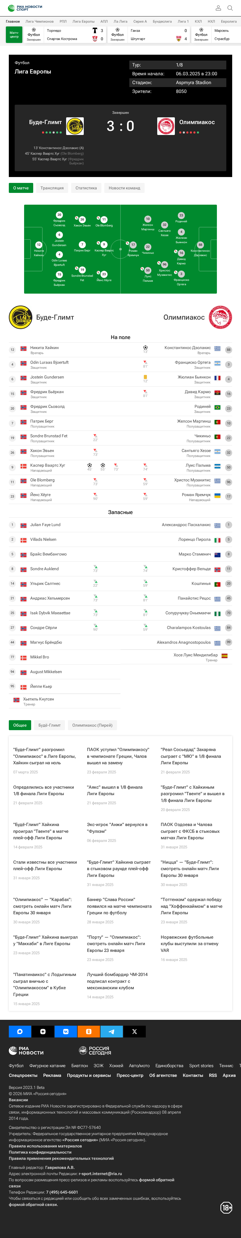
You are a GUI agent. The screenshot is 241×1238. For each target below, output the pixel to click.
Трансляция (52, 188)
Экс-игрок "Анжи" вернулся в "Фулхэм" (117, 828)
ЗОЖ (98, 1065)
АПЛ (104, 21)
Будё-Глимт (50, 725)
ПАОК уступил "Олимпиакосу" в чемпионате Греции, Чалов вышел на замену (118, 756)
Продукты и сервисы (89, 1075)
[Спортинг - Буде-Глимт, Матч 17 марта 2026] (43, 132)
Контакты (193, 1075)
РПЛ (63, 21)
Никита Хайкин (44, 347)
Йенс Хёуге (40, 494)
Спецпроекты (23, 1075)
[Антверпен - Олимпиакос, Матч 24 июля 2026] (191, 132)
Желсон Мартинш (194, 421)
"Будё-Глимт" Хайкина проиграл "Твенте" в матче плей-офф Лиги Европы (40, 831)
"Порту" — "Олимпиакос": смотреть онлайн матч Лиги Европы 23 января (116, 944)
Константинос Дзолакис (58, 148)
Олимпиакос (197, 122)
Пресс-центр (130, 1075)
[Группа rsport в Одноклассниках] (89, 1031)
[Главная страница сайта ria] (9, 8)
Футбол (22, 62)
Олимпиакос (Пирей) (92, 725)
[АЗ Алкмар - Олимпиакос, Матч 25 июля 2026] (187, 132)
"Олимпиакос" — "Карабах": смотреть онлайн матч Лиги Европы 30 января (42, 906)
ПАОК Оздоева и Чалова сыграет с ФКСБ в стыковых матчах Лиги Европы (190, 831)
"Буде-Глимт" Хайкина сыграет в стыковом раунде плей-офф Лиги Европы (119, 869)
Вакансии (18, 1099)
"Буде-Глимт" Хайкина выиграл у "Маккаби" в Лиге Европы (45, 941)
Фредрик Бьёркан (76, 161)
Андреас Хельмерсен (50, 598)
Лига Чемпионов (40, 21)
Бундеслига (162, 21)
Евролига (229, 21)
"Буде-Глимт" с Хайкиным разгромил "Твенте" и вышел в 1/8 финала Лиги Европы (193, 794)
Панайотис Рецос (194, 598)
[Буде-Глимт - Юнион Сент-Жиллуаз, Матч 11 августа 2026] (57, 132)
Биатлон (79, 1065)
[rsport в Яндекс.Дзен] (43, 1031)
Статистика (86, 188)
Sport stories (201, 1065)
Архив (229, 1075)
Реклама (52, 1075)
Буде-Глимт (45, 122)
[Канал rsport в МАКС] (20, 1031)
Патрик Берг (41, 421)
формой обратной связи (33, 1204)
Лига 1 (183, 21)
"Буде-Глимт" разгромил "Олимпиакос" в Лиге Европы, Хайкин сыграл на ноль (44, 756)
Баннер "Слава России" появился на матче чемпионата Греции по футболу (119, 906)
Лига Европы (84, 21)
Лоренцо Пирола (194, 539)
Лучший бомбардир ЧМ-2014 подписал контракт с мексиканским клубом (117, 981)
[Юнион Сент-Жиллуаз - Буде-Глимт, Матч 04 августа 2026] (54, 132)
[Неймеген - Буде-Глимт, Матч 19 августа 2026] (61, 132)
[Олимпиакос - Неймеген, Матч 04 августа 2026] (184, 132)
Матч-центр (14, 35)
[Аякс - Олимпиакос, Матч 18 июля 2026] (194, 132)
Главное (13, 21)
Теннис (226, 1065)
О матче (21, 188)
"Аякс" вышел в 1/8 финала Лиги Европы (115, 791)
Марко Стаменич (195, 554)
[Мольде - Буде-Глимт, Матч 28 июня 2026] (47, 132)
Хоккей (116, 1065)
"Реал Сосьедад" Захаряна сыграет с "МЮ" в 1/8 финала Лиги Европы (191, 756)
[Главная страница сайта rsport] (38, 8)
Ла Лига (121, 21)
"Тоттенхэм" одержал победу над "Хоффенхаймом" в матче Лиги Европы (191, 906)
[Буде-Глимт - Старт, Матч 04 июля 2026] (50, 132)
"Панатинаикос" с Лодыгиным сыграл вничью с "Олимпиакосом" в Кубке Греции (44, 984)
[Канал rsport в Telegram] (112, 1031)
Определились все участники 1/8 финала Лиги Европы (43, 791)
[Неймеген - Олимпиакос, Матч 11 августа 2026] (180, 132)
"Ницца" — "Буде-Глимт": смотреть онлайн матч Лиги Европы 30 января (190, 869)
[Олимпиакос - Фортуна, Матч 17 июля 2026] (198, 132)
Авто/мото (139, 1065)
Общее (20, 725)
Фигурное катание (47, 1065)
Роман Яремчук (196, 494)
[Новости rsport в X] (134, 1031)
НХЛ (211, 21)
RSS (213, 1075)
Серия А (140, 21)
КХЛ (198, 21)
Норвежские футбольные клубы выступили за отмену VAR (189, 944)
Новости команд (124, 188)
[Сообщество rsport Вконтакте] (66, 1031)
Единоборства (169, 1065)
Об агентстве (163, 1075)
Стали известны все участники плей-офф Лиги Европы (45, 866)
